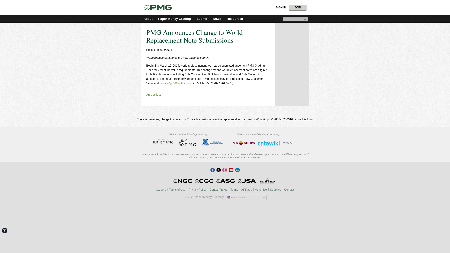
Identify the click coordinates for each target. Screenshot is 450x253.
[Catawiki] (269, 143)
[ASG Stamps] (226, 181)
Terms (234, 189)
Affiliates (246, 189)
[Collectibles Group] (267, 181)
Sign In (281, 7)
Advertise (261, 189)
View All (288, 142)
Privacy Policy (197, 189)
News (217, 19)
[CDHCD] (212, 142)
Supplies (275, 189)
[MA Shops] (244, 143)
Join (298, 7)
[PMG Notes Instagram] (224, 170)
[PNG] (187, 142)
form (310, 119)
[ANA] (162, 142)
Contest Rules (218, 189)
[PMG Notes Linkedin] (237, 170)
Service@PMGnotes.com (175, 83)
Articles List (153, 94)
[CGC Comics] (204, 181)
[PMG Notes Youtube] (231, 170)
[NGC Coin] (183, 181)
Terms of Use (177, 189)
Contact (289, 189)
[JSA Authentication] (246, 181)
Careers (161, 189)
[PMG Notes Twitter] (218, 170)
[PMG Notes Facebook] (212, 170)
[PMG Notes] (159, 7)
